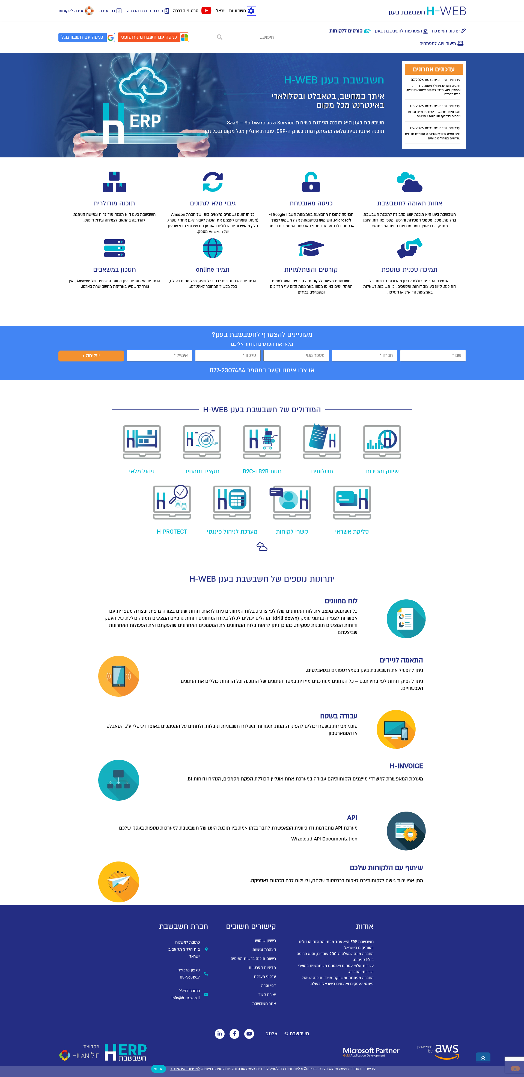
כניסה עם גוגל (82, 37)
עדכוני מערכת (265, 976)
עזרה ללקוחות (70, 11)
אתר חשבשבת (264, 1003)
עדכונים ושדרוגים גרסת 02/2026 (435, 128)
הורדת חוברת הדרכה (145, 11)
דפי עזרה (107, 11)
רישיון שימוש (265, 940)
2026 (271, 1034)
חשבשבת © (296, 1034)
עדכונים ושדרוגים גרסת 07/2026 (435, 79)
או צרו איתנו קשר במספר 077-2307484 (262, 370)
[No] (515, 1068)
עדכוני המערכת (446, 31)
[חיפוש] (220, 37)
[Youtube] (249, 1034)
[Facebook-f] (234, 1034)
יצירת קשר (267, 994)
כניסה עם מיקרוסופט (149, 37)
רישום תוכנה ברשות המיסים (253, 958)
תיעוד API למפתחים (437, 44)
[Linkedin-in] (220, 1034)
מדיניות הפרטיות (262, 967)
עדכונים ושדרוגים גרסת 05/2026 (435, 106)
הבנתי (158, 1068)
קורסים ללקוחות (345, 31)
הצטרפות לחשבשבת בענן (398, 31)
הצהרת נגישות (264, 949)
